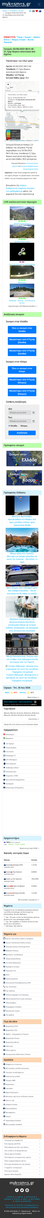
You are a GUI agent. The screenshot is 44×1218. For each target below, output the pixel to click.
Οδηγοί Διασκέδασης (12, 959)
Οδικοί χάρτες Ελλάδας (22, 1154)
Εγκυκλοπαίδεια (10, 1108)
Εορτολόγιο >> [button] (34, 719)
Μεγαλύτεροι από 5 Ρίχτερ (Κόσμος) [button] (22, 392)
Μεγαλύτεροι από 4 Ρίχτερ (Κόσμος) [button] (22, 381)
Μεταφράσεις (9, 1112)
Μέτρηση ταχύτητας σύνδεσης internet (18, 1096)
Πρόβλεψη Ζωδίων (11, 767)
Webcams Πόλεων (10, 950)
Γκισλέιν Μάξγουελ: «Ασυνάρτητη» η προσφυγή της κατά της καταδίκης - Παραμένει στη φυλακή (22, 678)
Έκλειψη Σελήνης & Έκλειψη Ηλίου (16, 946)
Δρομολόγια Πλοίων (11, 1038)
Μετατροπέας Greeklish (12, 1124)
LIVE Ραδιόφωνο (10, 759)
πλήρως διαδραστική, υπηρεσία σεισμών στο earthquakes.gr (20, 188)
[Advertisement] (22, 28)
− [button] (8, 88)
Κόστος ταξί (8, 1100)
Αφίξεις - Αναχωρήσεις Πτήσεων (16, 1034)
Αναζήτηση (22, 433)
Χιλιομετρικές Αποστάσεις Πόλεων (17, 1054)
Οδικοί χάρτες (9, 1050)
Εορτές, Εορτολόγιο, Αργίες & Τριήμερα (18, 938)
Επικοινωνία (9, 1205)
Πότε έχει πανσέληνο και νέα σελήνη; (22, 1164)
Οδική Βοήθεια (9, 1003)
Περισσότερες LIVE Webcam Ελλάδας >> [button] (22, 306)
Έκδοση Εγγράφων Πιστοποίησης (16, 995)
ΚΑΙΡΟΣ (25, 1199)
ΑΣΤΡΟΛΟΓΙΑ (30, 1197)
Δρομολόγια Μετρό (11, 1042)
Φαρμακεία (8, 738)
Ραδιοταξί (8, 1046)
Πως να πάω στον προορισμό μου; (22, 1151)
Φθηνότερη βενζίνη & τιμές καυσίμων (17, 999)
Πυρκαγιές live (9, 970)
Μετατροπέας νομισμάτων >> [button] (28, 900)
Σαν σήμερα (8, 743)
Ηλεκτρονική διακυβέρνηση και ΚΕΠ (17, 983)
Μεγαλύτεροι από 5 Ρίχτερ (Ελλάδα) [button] (22, 352)
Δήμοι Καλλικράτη (10, 1092)
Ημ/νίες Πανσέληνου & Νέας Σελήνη (17, 942)
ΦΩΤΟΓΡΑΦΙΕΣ (35, 1199)
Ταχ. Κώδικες (9, 991)
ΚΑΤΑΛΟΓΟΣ (27, 1201)
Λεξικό (7, 1116)
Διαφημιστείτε (31, 1205)
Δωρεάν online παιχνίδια (22, 1174)
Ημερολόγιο (8, 1084)
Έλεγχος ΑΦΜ (9, 1080)
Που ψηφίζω (8, 1015)
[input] (19, 412)
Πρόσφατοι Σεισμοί (11, 966)
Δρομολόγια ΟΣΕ (10, 1030)
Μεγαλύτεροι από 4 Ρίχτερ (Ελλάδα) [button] (22, 341)
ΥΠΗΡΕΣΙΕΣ (11, 1197)
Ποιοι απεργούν (9, 763)
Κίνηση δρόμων (9, 747)
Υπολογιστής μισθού (11, 1076)
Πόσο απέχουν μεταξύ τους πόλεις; (22, 1147)
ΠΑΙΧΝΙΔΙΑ (7, 1199)
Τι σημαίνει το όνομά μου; (22, 1168)
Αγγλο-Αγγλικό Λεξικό (12, 1120)
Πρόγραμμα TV (9, 755)
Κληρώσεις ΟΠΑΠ (10, 775)
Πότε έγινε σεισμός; (22, 1171)
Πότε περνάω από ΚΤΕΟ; (22, 1144)
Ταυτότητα (20, 1205)
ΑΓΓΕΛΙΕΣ (17, 1199)
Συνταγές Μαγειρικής (12, 962)
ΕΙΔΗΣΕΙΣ (20, 1197)
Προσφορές (8, 783)
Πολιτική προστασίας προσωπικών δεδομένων (22, 1207)
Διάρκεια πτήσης (10, 1104)
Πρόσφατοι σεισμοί (17, 11)
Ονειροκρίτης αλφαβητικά (22, 1140)
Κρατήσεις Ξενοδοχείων (13, 954)
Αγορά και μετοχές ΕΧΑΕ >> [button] (29, 848)
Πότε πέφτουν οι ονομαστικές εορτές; (22, 1157)
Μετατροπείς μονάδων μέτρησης (16, 1068)
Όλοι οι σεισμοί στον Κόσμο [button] (22, 370)
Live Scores (8, 751)
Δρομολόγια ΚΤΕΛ (10, 1026)
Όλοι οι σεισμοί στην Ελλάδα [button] (22, 329)
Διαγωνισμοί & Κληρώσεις (13, 787)
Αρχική (4, 11)
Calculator (8, 1088)
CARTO (36, 140)
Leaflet (11, 140)
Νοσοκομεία (8, 734)
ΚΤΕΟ (6, 975)
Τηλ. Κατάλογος (9, 987)
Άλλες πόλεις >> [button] (33, 697)
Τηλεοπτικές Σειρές (11, 1011)
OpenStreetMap (20, 140)
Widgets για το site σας (12, 1064)
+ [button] (8, 84)
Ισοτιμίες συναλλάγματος (13, 1072)
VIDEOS (17, 1201)
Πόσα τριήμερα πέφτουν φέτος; (22, 1161)
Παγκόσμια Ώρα (9, 771)
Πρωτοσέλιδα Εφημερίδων (14, 779)
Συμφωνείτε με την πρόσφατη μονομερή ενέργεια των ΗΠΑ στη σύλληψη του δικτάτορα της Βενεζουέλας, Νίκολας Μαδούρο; (21, 912)
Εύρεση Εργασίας (10, 979)
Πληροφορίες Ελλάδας (12, 1007)
